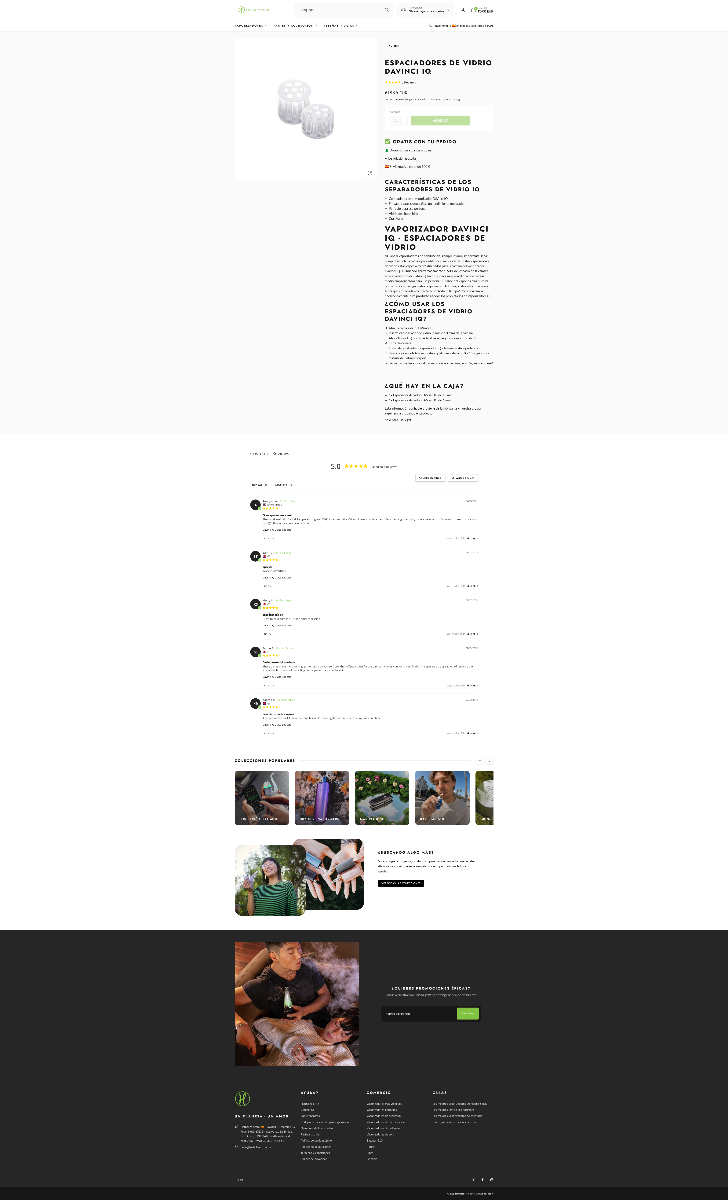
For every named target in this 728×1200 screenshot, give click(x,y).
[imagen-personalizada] (243, 1106)
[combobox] (344, 10)
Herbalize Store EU (464, 1193)
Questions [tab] (281, 484)
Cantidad (395, 111)
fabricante (450, 408)
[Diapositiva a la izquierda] (479, 761)
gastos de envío (417, 99)
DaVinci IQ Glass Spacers (277, 529)
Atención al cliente (391, 866)
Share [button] (270, 538)
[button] (482, 10)
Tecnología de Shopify (483, 1193)
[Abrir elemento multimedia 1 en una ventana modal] (306, 109)
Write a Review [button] (465, 478)
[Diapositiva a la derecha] (489, 761)
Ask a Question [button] (432, 478)
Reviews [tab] (257, 484)
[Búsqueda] (387, 10)
